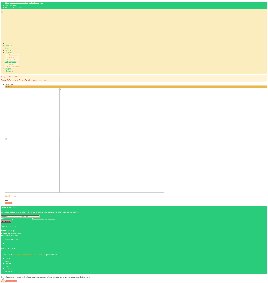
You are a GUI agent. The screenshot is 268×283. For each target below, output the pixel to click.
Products (29, 80)
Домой (4, 80)
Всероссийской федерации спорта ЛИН (27, 255)
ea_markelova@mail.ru (10, 236)
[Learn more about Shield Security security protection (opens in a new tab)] (3, 279)
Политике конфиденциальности (43, 219)
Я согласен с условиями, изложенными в (29, 219)
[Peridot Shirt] (84, 192)
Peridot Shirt (11, 196)
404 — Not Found (16, 80)
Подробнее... (12, 281)
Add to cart (8, 203)
